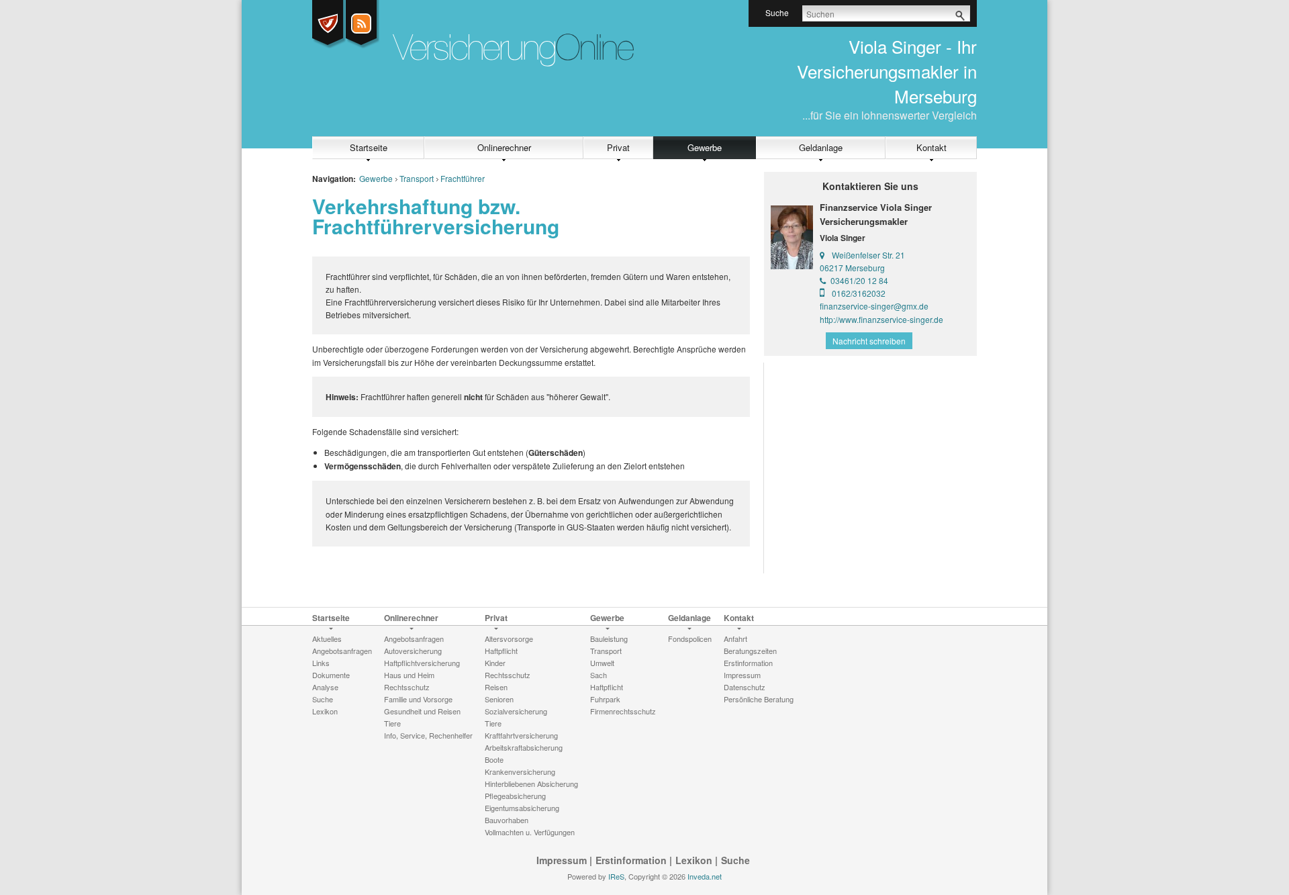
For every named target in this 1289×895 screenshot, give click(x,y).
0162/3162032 (859, 293)
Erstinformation (631, 860)
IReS (616, 876)
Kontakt (931, 147)
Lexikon (693, 860)
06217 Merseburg (852, 267)
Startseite (368, 147)
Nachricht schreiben (869, 340)
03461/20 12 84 (859, 280)
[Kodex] (328, 23)
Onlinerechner (504, 147)
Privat (618, 147)
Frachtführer (462, 178)
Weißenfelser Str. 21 (868, 255)
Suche (735, 860)
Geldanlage (821, 147)
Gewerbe (704, 147)
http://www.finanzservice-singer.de (881, 319)
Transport (416, 178)
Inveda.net (704, 876)
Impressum (561, 860)
